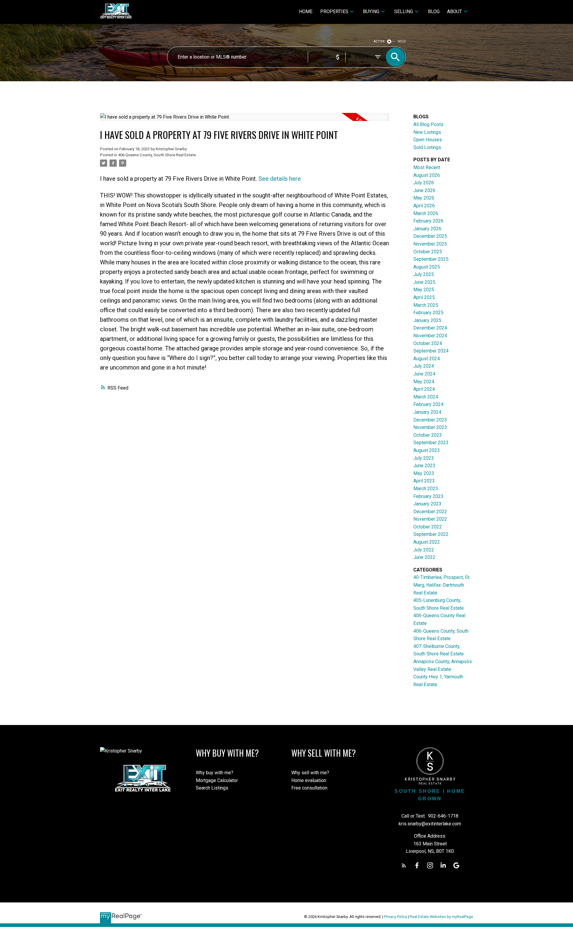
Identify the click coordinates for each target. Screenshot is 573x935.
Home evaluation (308, 780)
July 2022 (423, 550)
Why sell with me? (310, 772)
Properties (334, 11)
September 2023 (431, 442)
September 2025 (431, 259)
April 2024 (424, 389)
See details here (279, 178)
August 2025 (426, 267)
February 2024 (428, 404)
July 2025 (423, 274)
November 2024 (430, 335)
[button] (404, 865)
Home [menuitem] (305, 11)
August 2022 (426, 542)
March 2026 (425, 213)
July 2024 (423, 366)
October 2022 (427, 527)
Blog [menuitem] (434, 11)
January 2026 (427, 229)
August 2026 (426, 175)
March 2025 (425, 305)
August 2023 (426, 450)
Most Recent (426, 167)
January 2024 (427, 412)
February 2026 (428, 221)
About (454, 11)
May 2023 (423, 473)
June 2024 (424, 374)
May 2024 (423, 381)
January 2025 (427, 320)
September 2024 (431, 351)
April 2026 (424, 206)
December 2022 (430, 511)
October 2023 (427, 435)
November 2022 (430, 519)
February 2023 (428, 496)
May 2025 (423, 289)
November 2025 (430, 244)
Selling (403, 11)
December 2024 (430, 328)
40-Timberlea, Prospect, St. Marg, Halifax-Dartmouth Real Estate (441, 584)
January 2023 (427, 504)
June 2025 (424, 282)
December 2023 (430, 420)
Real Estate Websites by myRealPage (441, 916)
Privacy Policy (395, 916)
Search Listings (212, 788)
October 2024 (427, 343)
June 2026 (424, 190)
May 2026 (423, 198)
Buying (371, 11)
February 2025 (428, 312)
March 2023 (425, 488)
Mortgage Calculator (217, 780)
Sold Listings (427, 147)
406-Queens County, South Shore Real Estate (157, 155)
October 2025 (427, 252)
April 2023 (424, 481)
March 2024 (425, 397)
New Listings (427, 132)
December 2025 (430, 236)
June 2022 (424, 557)
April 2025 (424, 297)
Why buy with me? (214, 772)
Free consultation (309, 788)
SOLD (402, 41)
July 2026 (423, 183)
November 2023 (430, 427)
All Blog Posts (428, 124)
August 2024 (426, 358)
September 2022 (431, 534)
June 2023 (424, 465)
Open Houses (427, 139)
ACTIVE (379, 41)
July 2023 (423, 458)
